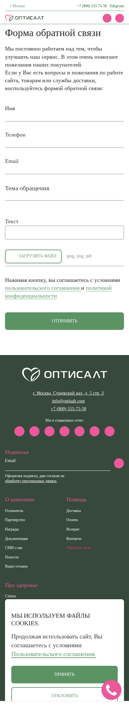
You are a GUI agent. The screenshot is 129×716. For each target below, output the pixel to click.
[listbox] (64, 192)
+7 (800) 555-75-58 (92, 6)
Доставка (73, 511)
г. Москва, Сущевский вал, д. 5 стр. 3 (68, 393)
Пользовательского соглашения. (53, 653)
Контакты (73, 538)
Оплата (72, 520)
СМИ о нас (14, 548)
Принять (64, 674)
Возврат (72, 529)
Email (11, 161)
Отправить (64, 321)
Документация (16, 538)
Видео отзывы (16, 566)
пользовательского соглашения (43, 288)
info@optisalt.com (68, 401)
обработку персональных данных (31, 481)
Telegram (116, 6)
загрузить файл (38, 256)
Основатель (14, 511)
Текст (11, 221)
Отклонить (64, 695)
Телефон (15, 135)
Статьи (10, 596)
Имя (10, 108)
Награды (12, 529)
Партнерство (15, 520)
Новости (11, 557)
